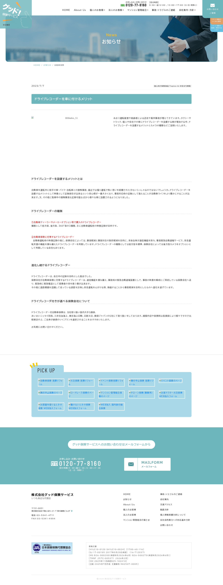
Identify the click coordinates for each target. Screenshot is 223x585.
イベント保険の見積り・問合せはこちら (216, 28)
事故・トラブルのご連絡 (163, 10)
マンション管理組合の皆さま (136, 520)
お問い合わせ (166, 525)
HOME (66, 10)
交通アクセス (166, 505)
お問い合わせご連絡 (213, 11)
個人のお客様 (96, 10)
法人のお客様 (115, 10)
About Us (80, 10)
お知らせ (47, 65)
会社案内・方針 (186, 10)
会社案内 (164, 499)
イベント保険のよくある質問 (216, 20)
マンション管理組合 (137, 10)
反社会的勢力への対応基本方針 (175, 520)
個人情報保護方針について (173, 515)
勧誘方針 (164, 510)
